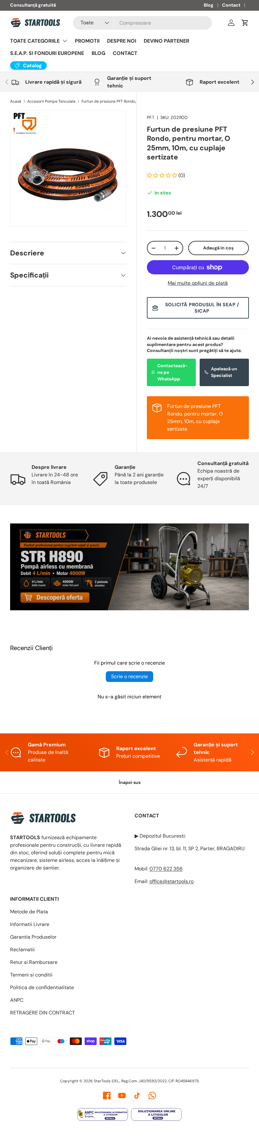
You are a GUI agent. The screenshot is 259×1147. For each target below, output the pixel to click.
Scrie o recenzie (129, 676)
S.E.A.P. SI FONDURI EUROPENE (47, 53)
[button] (245, 23)
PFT (150, 117)
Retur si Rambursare (33, 962)
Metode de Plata (29, 911)
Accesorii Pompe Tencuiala (51, 101)
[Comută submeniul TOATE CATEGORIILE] (65, 41)
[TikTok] (137, 1095)
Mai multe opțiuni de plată (198, 283)
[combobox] (142, 23)
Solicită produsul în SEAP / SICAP (202, 308)
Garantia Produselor (33, 937)
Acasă (15, 101)
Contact (231, 5)
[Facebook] (107, 1095)
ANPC (16, 1000)
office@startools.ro (171, 881)
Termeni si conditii (31, 974)
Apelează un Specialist (224, 372)
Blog (209, 5)
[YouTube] (122, 1095)
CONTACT (125, 53)
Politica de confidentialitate (42, 987)
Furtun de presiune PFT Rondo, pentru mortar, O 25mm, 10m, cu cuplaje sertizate (119, 101)
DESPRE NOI (121, 41)
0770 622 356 (166, 868)
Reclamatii (22, 949)
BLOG (98, 53)
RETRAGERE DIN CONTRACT (42, 1012)
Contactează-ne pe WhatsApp (172, 372)
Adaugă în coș (218, 248)
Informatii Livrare (29, 924)
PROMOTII (87, 41)
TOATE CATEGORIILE (35, 41)
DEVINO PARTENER (166, 41)
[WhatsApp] (152, 1095)
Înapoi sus (130, 782)
